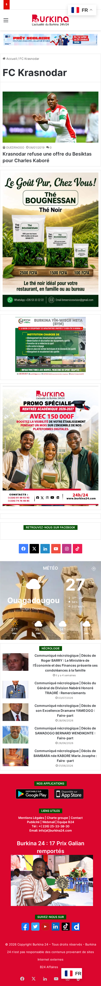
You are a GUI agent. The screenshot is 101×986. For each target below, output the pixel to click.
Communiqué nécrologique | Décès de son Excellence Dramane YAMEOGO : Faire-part (65, 710)
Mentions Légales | (32, 818)
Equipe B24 (65, 822)
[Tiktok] (66, 929)
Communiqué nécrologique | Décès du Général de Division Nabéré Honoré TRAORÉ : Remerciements (65, 688)
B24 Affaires (49, 967)
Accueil (11, 58)
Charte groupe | (59, 818)
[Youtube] (45, 929)
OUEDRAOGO (15, 147)
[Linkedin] (55, 929)
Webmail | (49, 822)
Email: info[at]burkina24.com (50, 830)
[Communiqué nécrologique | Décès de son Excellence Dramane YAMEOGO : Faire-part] (15, 712)
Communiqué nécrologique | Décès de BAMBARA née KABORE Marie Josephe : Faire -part (65, 756)
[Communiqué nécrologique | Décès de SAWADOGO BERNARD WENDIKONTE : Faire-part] (15, 735)
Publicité (33, 822)
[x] (35, 929)
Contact (77, 818)
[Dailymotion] (76, 929)
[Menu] (6, 21)
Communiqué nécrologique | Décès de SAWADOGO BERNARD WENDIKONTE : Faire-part (65, 733)
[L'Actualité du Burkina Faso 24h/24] (50, 20)
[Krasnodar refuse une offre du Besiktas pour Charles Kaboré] (50, 117)
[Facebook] (25, 929)
